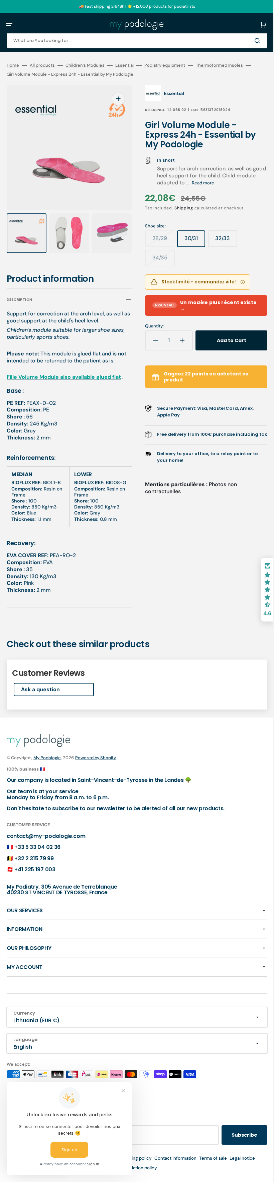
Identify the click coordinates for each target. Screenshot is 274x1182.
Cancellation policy (132, 1168)
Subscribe (234, 1135)
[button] (9, 24)
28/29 (159, 241)
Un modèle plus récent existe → (192, 305)
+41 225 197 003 (34, 869)
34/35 (159, 260)
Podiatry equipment (164, 65)
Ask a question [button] (40, 689)
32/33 (222, 241)
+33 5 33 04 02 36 (37, 847)
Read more (219, 183)
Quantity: (149, 326)
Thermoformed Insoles (219, 65)
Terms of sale (208, 1158)
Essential (124, 65)
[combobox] (132, 40)
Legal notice (237, 1158)
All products (42, 65)
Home (13, 65)
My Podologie (47, 758)
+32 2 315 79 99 (33, 858)
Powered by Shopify (95, 758)
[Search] (248, 40)
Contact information (170, 1158)
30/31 (190, 241)
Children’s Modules (85, 65)
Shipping (179, 208)
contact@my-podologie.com (46, 836)
